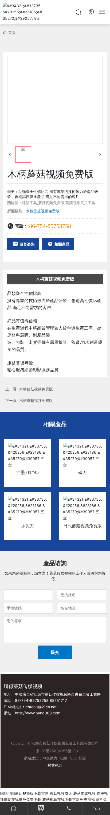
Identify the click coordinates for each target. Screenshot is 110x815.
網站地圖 (7, 793)
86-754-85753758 (50, 226)
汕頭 (63, 758)
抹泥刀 (27, 526)
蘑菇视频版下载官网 (32, 793)
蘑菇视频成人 (61, 793)
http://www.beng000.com (37, 713)
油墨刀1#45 (27, 472)
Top (96, 808)
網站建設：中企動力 (40, 758)
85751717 (58, 700)
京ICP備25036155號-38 (57, 751)
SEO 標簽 (78, 758)
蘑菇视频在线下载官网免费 (64, 799)
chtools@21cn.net (41, 707)
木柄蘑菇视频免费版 (36, 389)
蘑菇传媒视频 (84, 793)
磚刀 (82, 472)
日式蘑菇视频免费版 (82, 526)
